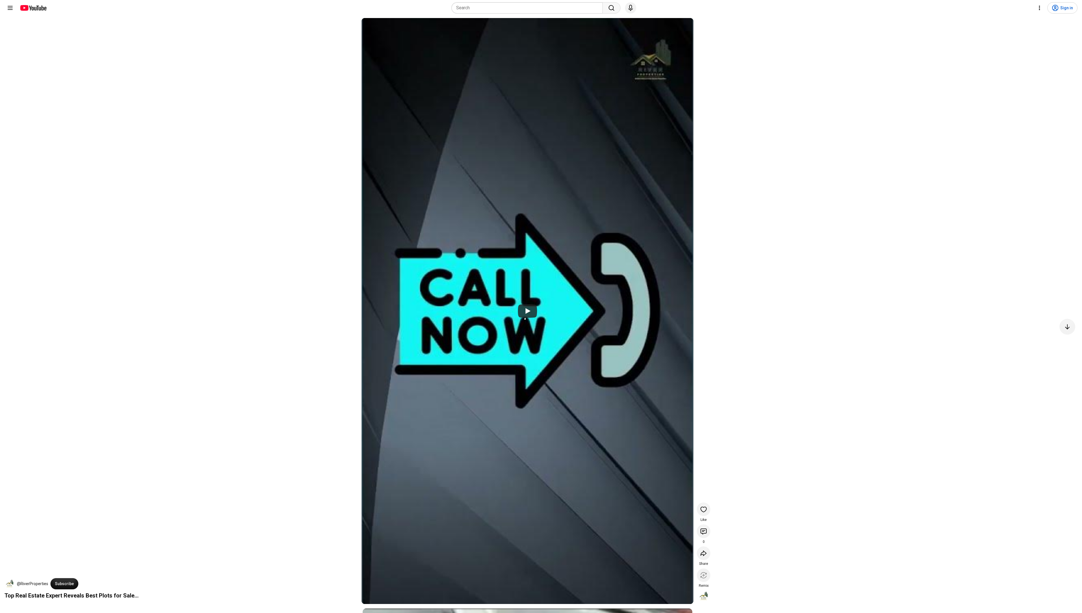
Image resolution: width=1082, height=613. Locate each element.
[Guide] (10, 8)
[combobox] (528, 8)
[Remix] (703, 575)
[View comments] (703, 531)
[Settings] (1039, 8)
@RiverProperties (32, 583)
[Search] (611, 8)
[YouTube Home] (33, 8)
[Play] (527, 311)
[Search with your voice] (630, 8)
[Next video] (1067, 327)
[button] (10, 584)
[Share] (703, 553)
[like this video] (703, 509)
